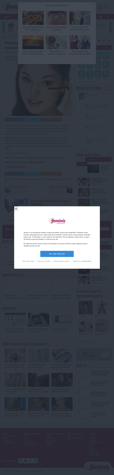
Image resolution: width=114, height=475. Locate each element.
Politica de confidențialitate (82, 261)
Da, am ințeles (57, 254)
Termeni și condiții (43, 261)
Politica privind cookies (61, 261)
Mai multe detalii (28, 261)
